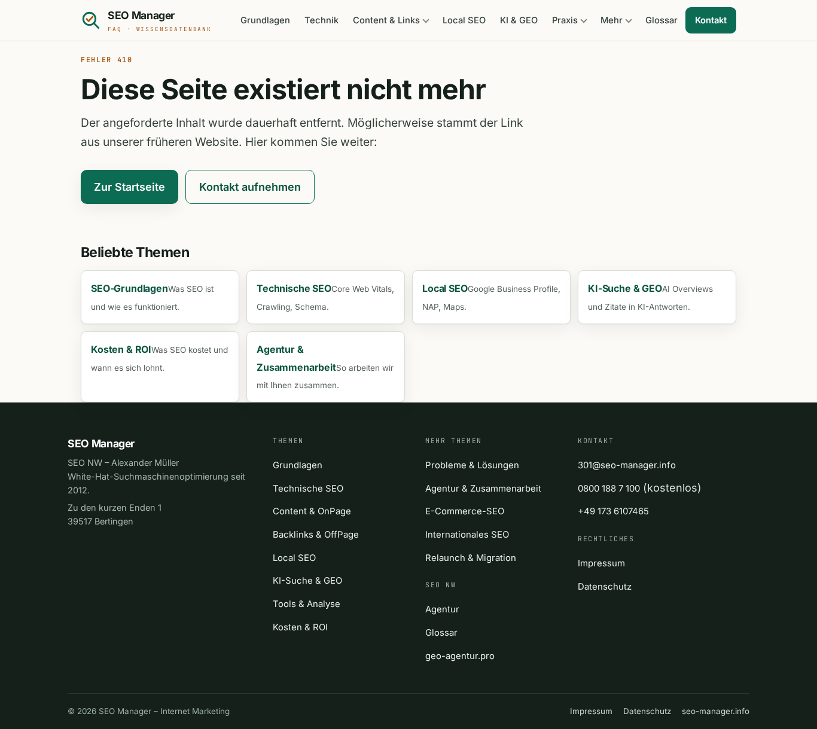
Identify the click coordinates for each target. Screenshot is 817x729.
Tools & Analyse (306, 604)
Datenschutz (605, 586)
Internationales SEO (467, 534)
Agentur (442, 609)
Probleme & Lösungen (472, 465)
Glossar (661, 20)
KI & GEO (519, 20)
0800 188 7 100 (609, 488)
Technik (321, 20)
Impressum (601, 563)
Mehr (611, 20)
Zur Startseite (129, 187)
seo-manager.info (715, 711)
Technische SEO (308, 488)
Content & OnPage (312, 511)
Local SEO (464, 20)
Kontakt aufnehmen (250, 187)
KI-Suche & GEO (307, 580)
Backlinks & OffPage (316, 534)
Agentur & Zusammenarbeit (483, 488)
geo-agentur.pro (460, 656)
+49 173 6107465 (613, 511)
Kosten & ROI (300, 627)
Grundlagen (265, 20)
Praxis (565, 20)
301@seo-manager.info (627, 465)
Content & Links (386, 20)
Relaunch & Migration (470, 558)
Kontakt (711, 20)
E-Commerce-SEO (464, 511)
